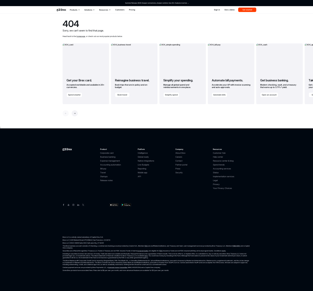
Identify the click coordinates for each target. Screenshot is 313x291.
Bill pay (103, 168)
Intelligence (143, 153)
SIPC (238, 246)
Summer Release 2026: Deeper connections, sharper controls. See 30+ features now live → (157, 3)
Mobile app (142, 172)
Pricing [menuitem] (132, 10)
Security (179, 172)
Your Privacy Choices (222, 188)
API (139, 176)
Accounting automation (110, 164)
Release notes (106, 180)
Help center (218, 157)
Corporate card (106, 153)
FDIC (146, 246)
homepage (81, 36)
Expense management (110, 161)
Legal (215, 180)
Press (177, 168)
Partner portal (181, 164)
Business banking (107, 157)
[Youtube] (68, 204)
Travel (103, 172)
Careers (178, 157)
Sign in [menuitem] (217, 10)
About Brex (180, 153)
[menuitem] (61, 9)
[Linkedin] (78, 204)
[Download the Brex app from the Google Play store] (126, 204)
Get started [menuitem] (247, 10)
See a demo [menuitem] (229, 10)
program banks (143, 251)
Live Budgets (143, 164)
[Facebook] (64, 204)
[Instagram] (73, 204)
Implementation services (223, 176)
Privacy (216, 184)
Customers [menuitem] (119, 10)
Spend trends (219, 164)
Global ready (143, 157)
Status (216, 172)
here (146, 256)
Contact (178, 161)
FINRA (234, 246)
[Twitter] (83, 204)
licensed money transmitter (117, 267)
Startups (104, 176)
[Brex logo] (67, 149)
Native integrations (146, 161)
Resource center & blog (223, 161)
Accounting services (222, 168)
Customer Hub (219, 153)
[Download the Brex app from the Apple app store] (114, 204)
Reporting (142, 168)
